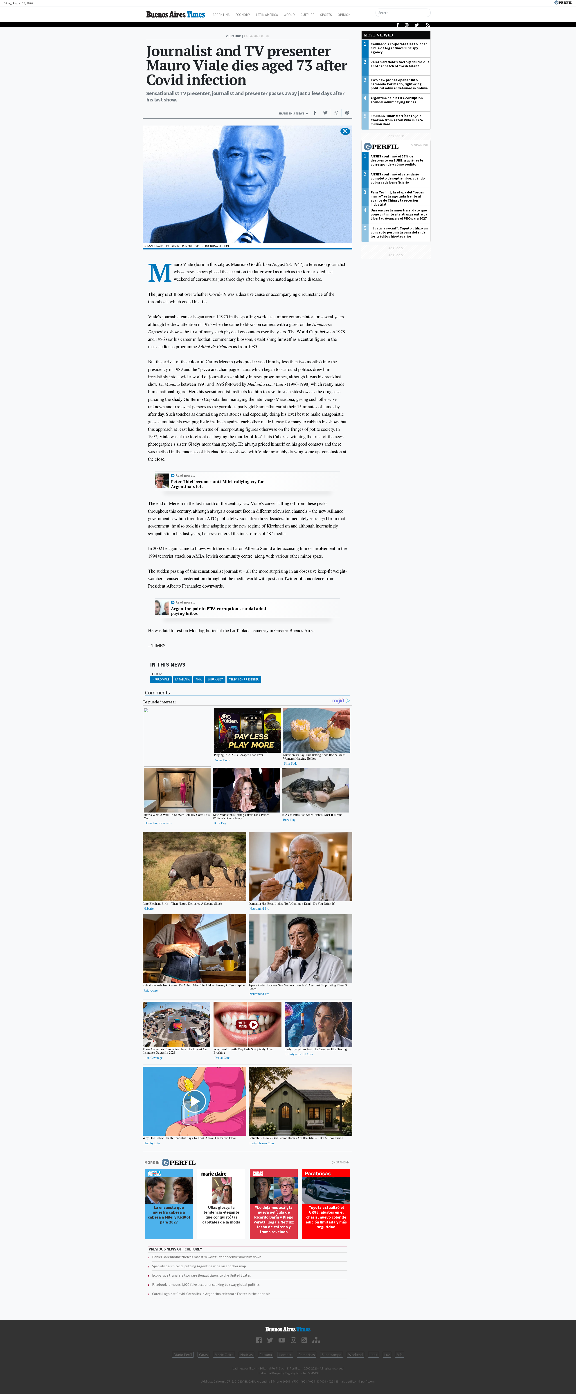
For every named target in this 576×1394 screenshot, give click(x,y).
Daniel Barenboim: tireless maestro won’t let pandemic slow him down (206, 1257)
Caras (203, 1354)
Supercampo (331, 1354)
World (289, 15)
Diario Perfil (183, 1354)
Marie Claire (224, 1354)
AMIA (199, 679)
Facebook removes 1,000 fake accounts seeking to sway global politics (206, 1284)
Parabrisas (307, 1354)
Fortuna (266, 1354)
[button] (345, 131)
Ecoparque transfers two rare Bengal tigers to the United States (201, 1275)
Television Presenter (244, 679)
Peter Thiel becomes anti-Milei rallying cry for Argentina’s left (217, 484)
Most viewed (378, 35)
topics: (156, 674)
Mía (400, 1354)
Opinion (344, 15)
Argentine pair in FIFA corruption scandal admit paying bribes (219, 611)
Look (373, 1354)
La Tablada (182, 679)
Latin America (267, 15)
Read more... (185, 475)
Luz (387, 1354)
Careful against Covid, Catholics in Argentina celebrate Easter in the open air (211, 1293)
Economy (242, 15)
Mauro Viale (161, 679)
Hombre (285, 1354)
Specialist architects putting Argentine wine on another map (199, 1266)
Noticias (246, 1354)
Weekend (355, 1354)
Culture (307, 15)
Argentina (221, 15)
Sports (326, 15)
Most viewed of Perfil (396, 147)
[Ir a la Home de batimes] (288, 1329)
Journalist (215, 679)
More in (152, 1162)
